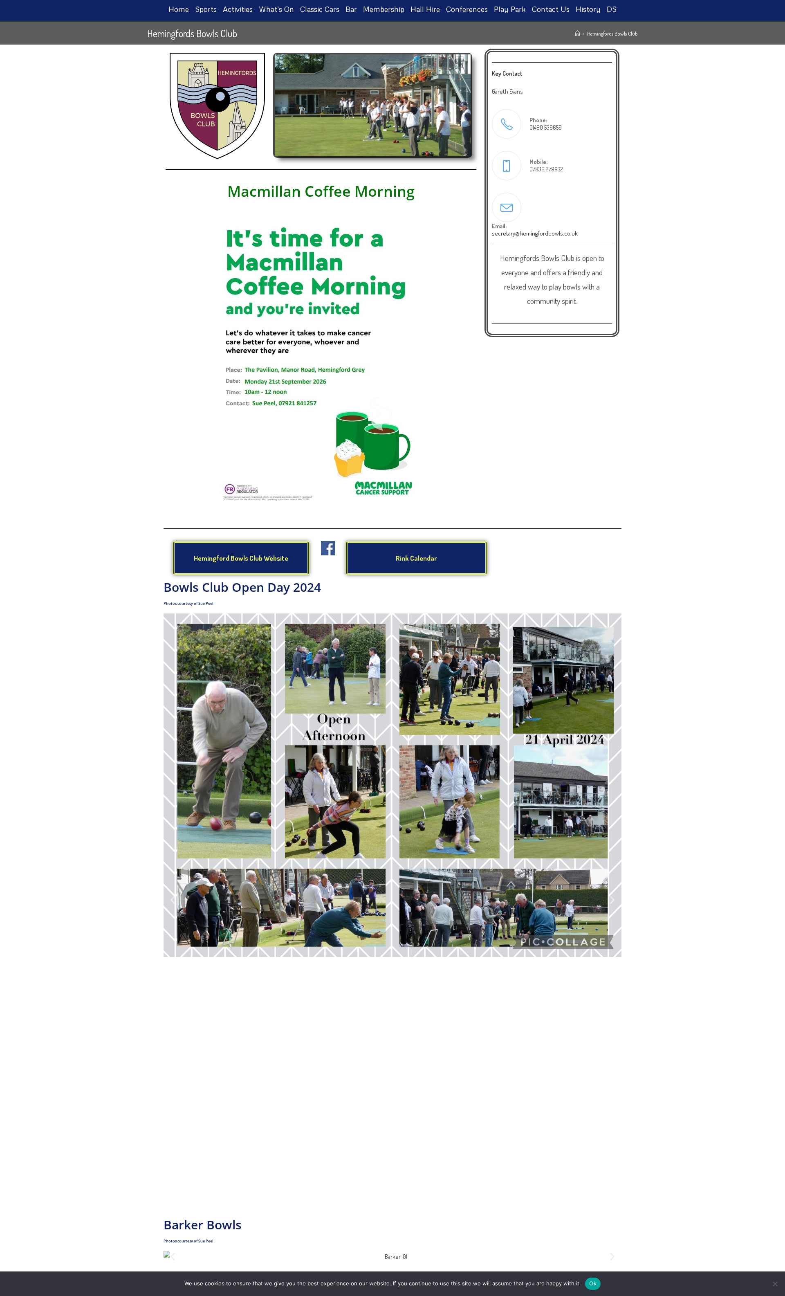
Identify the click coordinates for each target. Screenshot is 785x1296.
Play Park (510, 8)
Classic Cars (319, 8)
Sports (206, 8)
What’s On (276, 8)
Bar (351, 8)
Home (178, 8)
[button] (173, 899)
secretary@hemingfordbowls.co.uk (535, 233)
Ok (593, 1283)
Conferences (467, 8)
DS (612, 8)
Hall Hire (425, 8)
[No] (775, 1284)
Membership (383, 8)
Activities (238, 8)
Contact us (551, 8)
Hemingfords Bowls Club (612, 33)
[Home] (577, 33)
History (588, 8)
